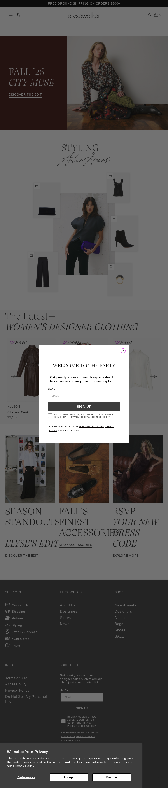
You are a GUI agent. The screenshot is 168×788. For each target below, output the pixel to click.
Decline (111, 777)
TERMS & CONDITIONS (91, 426)
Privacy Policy (23, 766)
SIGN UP (84, 407)
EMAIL (51, 389)
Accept (69, 777)
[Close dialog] (123, 350)
